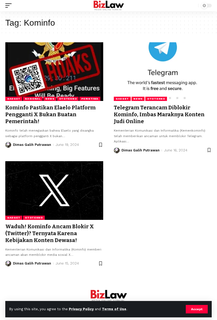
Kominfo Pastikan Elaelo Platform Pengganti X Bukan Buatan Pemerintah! (50, 114)
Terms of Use (114, 309)
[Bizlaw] (108, 5)
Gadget (13, 98)
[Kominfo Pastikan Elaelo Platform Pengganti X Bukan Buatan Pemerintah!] (54, 71)
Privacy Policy (81, 309)
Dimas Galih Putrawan (32, 145)
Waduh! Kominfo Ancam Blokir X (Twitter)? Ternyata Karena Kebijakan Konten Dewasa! (49, 233)
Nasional (33, 98)
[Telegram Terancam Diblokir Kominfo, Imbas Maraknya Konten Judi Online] (163, 71)
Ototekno (68, 98)
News (50, 98)
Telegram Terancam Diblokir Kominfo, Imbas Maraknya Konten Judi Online (159, 114)
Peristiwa (89, 98)
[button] (197, 309)
